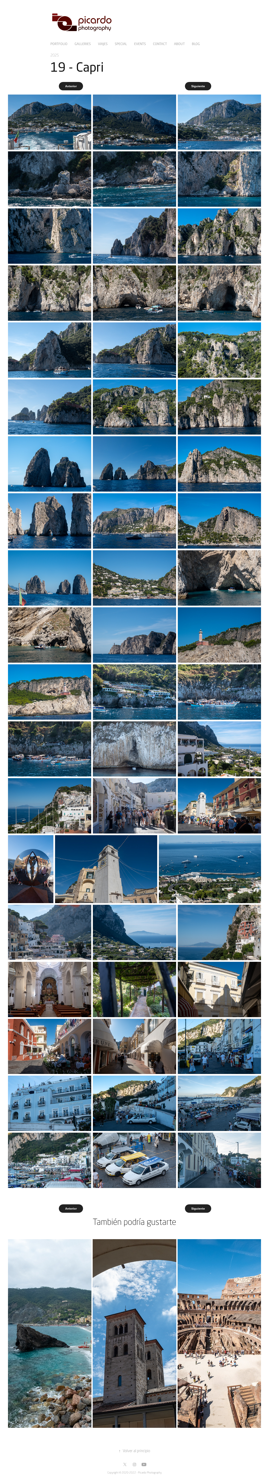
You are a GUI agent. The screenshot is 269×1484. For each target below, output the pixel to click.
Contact (160, 44)
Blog (196, 44)
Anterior (71, 86)
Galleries (83, 44)
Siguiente (198, 86)
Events (140, 44)
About (179, 44)
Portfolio (58, 44)
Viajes (103, 44)
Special (121, 44)
